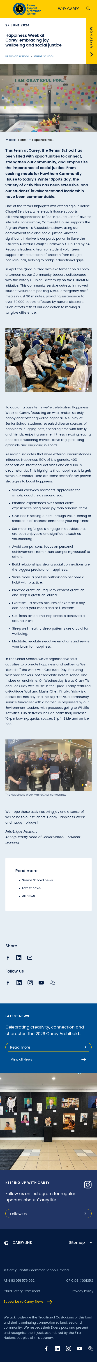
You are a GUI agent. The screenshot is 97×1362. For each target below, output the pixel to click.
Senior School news (37, 880)
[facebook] (8, 958)
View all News (21, 1059)
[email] (29, 958)
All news (28, 896)
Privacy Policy (82, 1291)
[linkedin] (19, 958)
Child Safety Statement (22, 1291)
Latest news (31, 888)
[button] (10, 139)
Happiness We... (43, 140)
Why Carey (68, 9)
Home (22, 140)
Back (12, 140)
